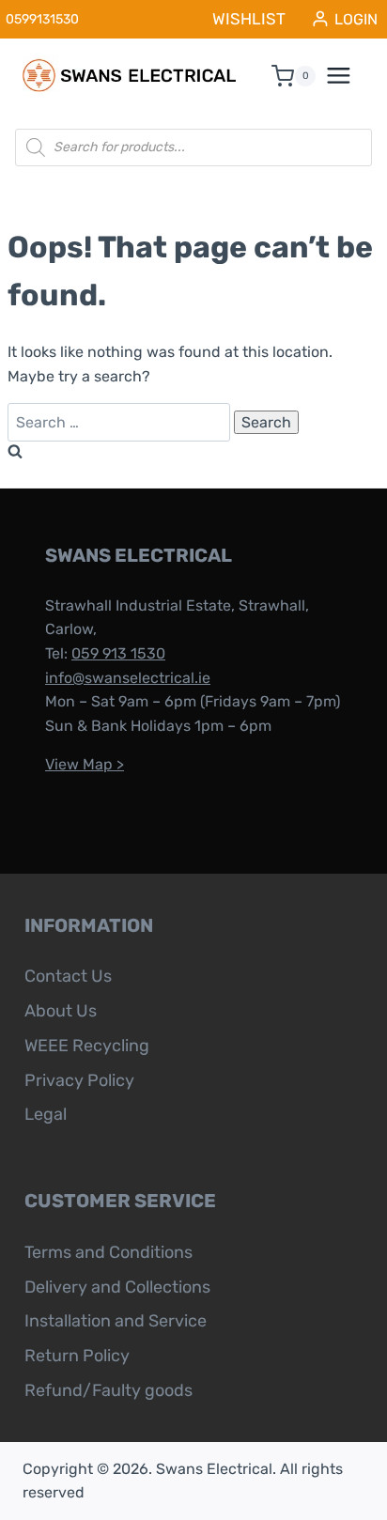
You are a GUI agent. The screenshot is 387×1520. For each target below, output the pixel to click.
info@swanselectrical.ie (127, 678)
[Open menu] (348, 76)
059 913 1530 (118, 653)
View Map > (84, 764)
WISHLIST (249, 18)
